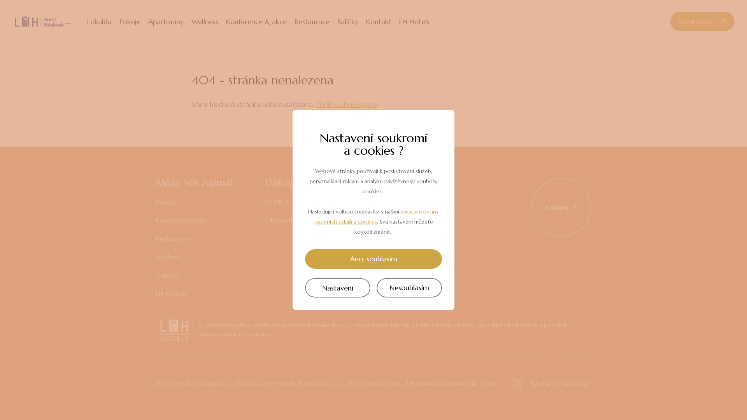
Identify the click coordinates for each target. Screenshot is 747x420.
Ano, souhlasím (373, 258)
